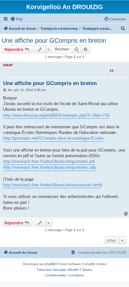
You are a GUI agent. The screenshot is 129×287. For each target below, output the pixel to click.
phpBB (50, 264)
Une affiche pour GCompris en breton (54, 40)
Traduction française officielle (58, 269)
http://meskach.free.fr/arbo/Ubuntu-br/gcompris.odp (49, 167)
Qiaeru (87, 269)
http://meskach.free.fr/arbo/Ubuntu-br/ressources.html (52, 185)
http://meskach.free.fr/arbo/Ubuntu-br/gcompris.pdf (49, 161)
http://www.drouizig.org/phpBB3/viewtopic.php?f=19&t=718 (56, 115)
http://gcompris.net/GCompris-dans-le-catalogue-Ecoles (53, 138)
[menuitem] (16, 19)
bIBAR (8, 65)
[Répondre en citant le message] (111, 70)
